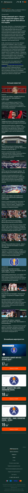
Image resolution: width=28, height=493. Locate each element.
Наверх (24, 447)
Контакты (14, 474)
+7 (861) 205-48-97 (14, 477)
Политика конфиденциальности (14, 469)
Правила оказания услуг (14, 466)
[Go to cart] (20, 2)
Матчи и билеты (14, 451)
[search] (18, 2)
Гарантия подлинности (14, 471)
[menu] (2, 2)
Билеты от (14, 368)
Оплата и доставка (14, 463)
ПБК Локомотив (8, 2)
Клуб (14, 457)
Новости (14, 454)
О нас (14, 460)
